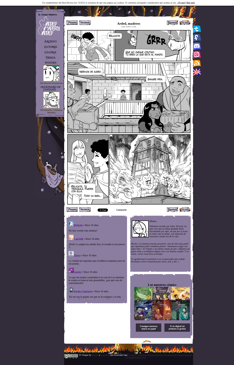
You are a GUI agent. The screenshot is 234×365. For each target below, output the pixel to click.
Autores (50, 47)
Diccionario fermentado (51, 83)
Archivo (50, 41)
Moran (95, 355)
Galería (51, 52)
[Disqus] (96, 259)
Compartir (121, 210)
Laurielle (105, 355)
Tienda (51, 58)
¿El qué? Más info (186, 3)
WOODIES (50, 62)
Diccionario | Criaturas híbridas (51, 111)
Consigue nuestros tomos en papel (148, 327)
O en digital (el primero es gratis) (177, 327)
